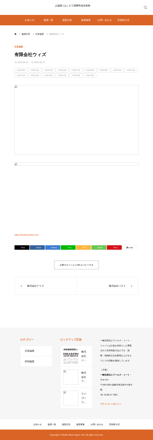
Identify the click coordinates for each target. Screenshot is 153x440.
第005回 (49, 70)
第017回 (63, 75)
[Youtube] (21, 434)
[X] (11, 434)
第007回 (76, 70)
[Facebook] (16, 434)
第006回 (63, 70)
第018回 (76, 75)
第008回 (90, 70)
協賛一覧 (48, 20)
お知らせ (29, 20)
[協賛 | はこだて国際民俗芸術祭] (76, 7)
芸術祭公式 (123, 20)
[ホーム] (15, 34)
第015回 (35, 75)
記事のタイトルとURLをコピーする (76, 265)
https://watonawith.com (26, 235)
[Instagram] (6, 434)
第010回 (118, 70)
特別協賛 (29, 361)
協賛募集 (86, 20)
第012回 (21, 75)
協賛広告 (67, 20)
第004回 (35, 70)
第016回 (49, 75)
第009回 (104, 70)
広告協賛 (18, 47)
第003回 (21, 70)
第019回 (90, 75)
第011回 (131, 70)
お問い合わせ (104, 20)
